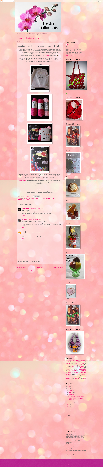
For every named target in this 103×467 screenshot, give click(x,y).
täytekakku (68, 378)
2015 (68, 409)
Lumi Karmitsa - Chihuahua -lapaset (76, 396)
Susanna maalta (25, 208)
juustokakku (74, 370)
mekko (77, 374)
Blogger (67, 464)
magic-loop (76, 372)
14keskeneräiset (69, 360)
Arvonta (67, 361)
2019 (68, 386)
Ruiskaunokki (22, 180)
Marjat (82, 363)
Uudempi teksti (21, 267)
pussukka (77, 375)
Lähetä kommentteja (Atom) (26, 270)
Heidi (23, 232)
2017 (68, 404)
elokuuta (71, 390)
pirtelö (71, 375)
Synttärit (82, 366)
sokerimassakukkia (69, 377)
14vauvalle (82, 360)
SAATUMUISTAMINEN (37, 198)
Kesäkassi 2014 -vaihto (33, 38)
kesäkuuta (71, 392)
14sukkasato (75, 360)
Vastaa (23, 215)
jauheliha (68, 370)
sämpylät (82, 377)
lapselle (69, 372)
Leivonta (68, 363)
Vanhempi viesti (58, 267)
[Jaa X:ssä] (36, 196)
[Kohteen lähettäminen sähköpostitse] (33, 196)
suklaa (76, 377)
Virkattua (81, 367)
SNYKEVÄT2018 (46, 198)
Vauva (67, 367)
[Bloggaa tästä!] (35, 196)
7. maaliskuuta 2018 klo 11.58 (36, 208)
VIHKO (52, 198)
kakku (80, 370)
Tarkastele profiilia (70, 55)
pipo (67, 375)
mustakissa (24, 219)
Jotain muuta (73, 361)
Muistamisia (68, 365)
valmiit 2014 (77, 378)
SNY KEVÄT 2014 (74, 366)
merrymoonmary (55, 464)
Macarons (76, 363)
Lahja (83, 361)
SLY (81, 365)
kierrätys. (84, 370)
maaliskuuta (71, 394)
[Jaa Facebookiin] (38, 196)
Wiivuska (46, 55)
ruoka (83, 375)
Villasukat (73, 367)
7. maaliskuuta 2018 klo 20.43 (34, 219)
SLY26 (67, 366)
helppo (73, 369)
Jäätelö (79, 361)
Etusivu (21, 38)
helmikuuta (71, 402)
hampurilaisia (68, 369)
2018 (68, 388)
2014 (68, 411)
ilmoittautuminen (82, 369)
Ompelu (75, 365)
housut (77, 369)
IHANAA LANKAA (27, 198)
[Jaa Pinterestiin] (39, 196)
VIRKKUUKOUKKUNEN (23, 199)
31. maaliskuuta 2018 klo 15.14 (33, 232)
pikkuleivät (83, 374)
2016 (68, 406)
